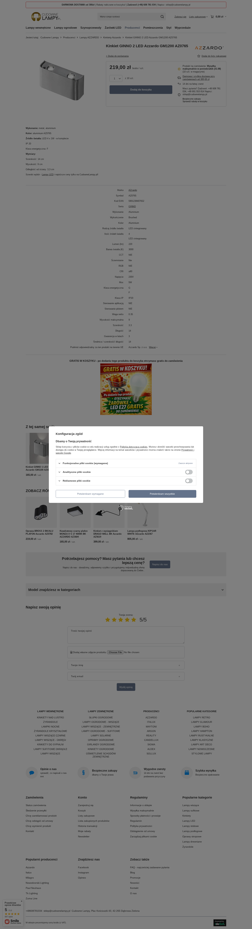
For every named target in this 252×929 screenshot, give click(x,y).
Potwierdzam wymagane (90, 493)
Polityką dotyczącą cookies (133, 446)
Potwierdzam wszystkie (162, 493)
